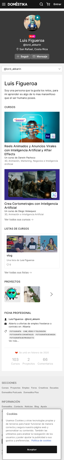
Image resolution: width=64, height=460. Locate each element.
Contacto (18, 406)
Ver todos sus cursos (17, 219)
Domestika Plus (31, 392)
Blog (36, 406)
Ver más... (14, 340)
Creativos (43, 387)
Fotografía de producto (22, 338)
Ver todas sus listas (16, 272)
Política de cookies (41, 440)
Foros (34, 387)
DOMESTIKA (17, 4)
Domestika (7, 406)
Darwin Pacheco (26, 157)
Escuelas (54, 387)
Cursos (5, 387)
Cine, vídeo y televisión (34, 331)
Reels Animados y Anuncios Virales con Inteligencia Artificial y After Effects (30, 150)
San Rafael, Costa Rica (33, 49)
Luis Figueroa (27, 260)
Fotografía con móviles (22, 334)
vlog (9, 255)
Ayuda (44, 406)
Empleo (25, 387)
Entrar (57, 4)
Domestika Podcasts (12, 392)
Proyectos (15, 387)
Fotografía (15, 331)
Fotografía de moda (45, 334)
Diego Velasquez (27, 211)
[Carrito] (48, 4)
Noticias (29, 406)
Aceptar (32, 449)
